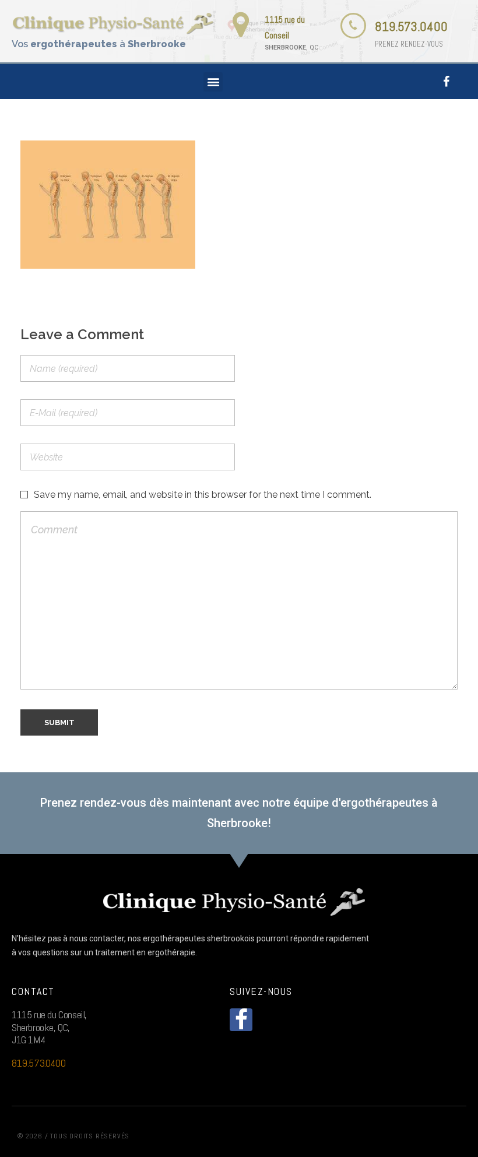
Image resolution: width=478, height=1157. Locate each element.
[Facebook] (446, 81)
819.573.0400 (411, 26)
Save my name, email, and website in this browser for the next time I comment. (202, 494)
